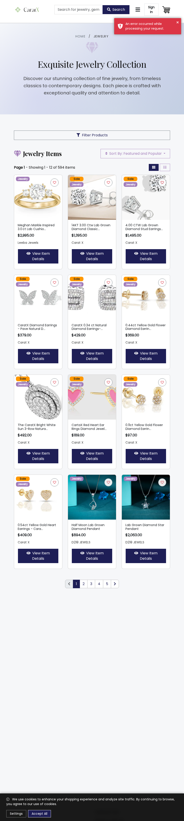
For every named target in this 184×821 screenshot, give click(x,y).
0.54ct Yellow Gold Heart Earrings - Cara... (37, 527)
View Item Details (41, 256)
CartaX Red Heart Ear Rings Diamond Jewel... (89, 427)
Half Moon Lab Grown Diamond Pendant (88, 527)
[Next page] (115, 584)
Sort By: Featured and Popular (135, 153)
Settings (16, 813)
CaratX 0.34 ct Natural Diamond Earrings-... (89, 327)
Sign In (151, 9)
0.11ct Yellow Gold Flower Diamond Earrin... (144, 427)
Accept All (39, 813)
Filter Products (95, 135)
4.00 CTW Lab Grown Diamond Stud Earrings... (144, 227)
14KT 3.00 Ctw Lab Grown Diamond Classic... (91, 227)
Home (80, 36)
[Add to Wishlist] (54, 183)
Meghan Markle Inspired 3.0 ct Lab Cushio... (36, 227)
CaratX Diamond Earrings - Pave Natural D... (37, 327)
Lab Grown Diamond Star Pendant (144, 527)
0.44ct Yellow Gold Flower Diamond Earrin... (145, 327)
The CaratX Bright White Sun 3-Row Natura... (37, 427)
